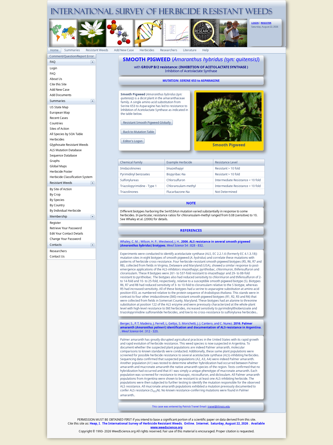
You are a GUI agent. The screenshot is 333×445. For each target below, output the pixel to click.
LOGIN (255, 22)
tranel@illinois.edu (219, 406)
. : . (185, 243)
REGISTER (266, 22)
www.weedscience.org (166, 427)
